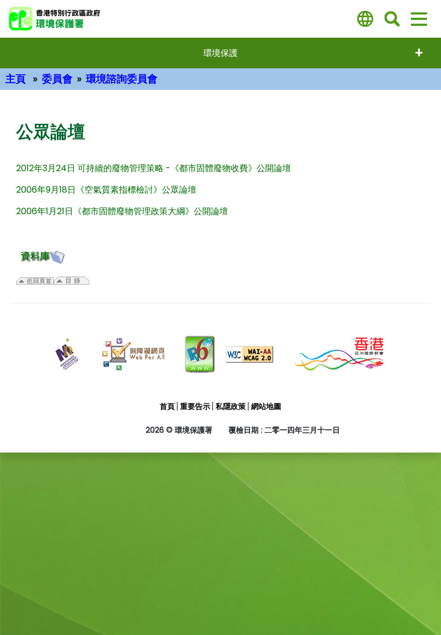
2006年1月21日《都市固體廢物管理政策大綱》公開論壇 (122, 211)
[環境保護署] (88, 19)
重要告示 (195, 406)
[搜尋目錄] (392, 19)
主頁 (15, 79)
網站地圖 (266, 406)
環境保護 (220, 53)
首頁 (167, 406)
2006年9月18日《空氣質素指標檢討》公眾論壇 (106, 190)
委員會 (57, 79)
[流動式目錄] (419, 19)
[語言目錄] (365, 19)
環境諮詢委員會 (122, 79)
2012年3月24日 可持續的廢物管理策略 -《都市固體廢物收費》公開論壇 (153, 168)
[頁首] (415, 604)
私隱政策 (231, 406)
